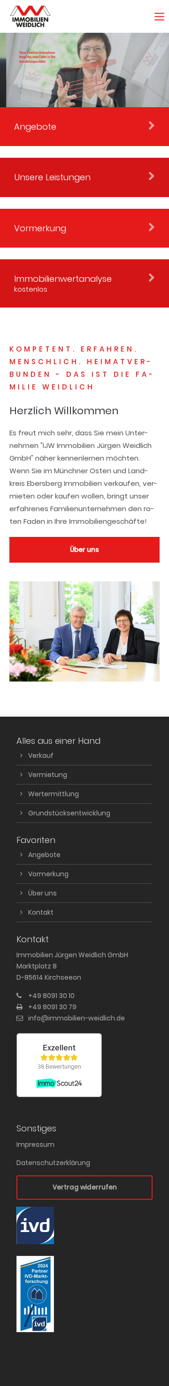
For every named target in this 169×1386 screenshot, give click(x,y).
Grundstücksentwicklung (69, 813)
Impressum (35, 1144)
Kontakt (41, 912)
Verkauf (41, 755)
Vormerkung (48, 874)
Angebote (44, 854)
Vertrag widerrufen (85, 1187)
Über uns (84, 549)
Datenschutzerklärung (53, 1162)
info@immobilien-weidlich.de (76, 1018)
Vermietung (47, 774)
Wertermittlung (53, 794)
